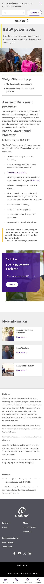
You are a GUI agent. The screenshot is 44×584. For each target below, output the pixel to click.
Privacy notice (7, 542)
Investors (5, 523)
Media (25, 523)
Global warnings (29, 527)
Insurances (27, 531)
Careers (5, 527)
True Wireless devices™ (16, 172)
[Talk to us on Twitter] (24, 553)
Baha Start (35, 180)
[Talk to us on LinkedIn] (29, 553)
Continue (33, 13)
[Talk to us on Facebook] (14, 553)
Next (11, 284)
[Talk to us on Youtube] (19, 553)
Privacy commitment (10, 538)
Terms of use (7, 546)
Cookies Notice (22, 566)
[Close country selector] (40, 3)
